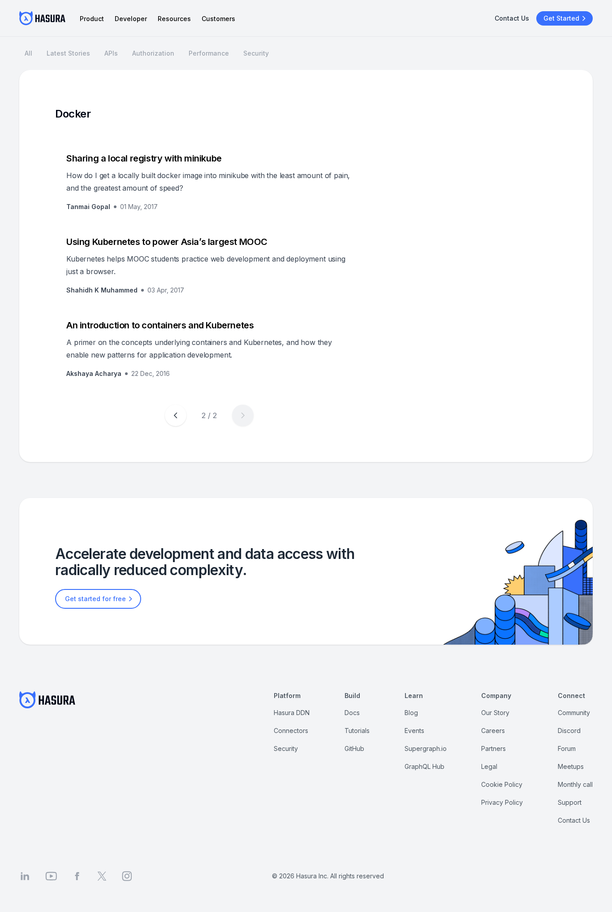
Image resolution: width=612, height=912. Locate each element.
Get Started (561, 18)
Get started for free (95, 598)
